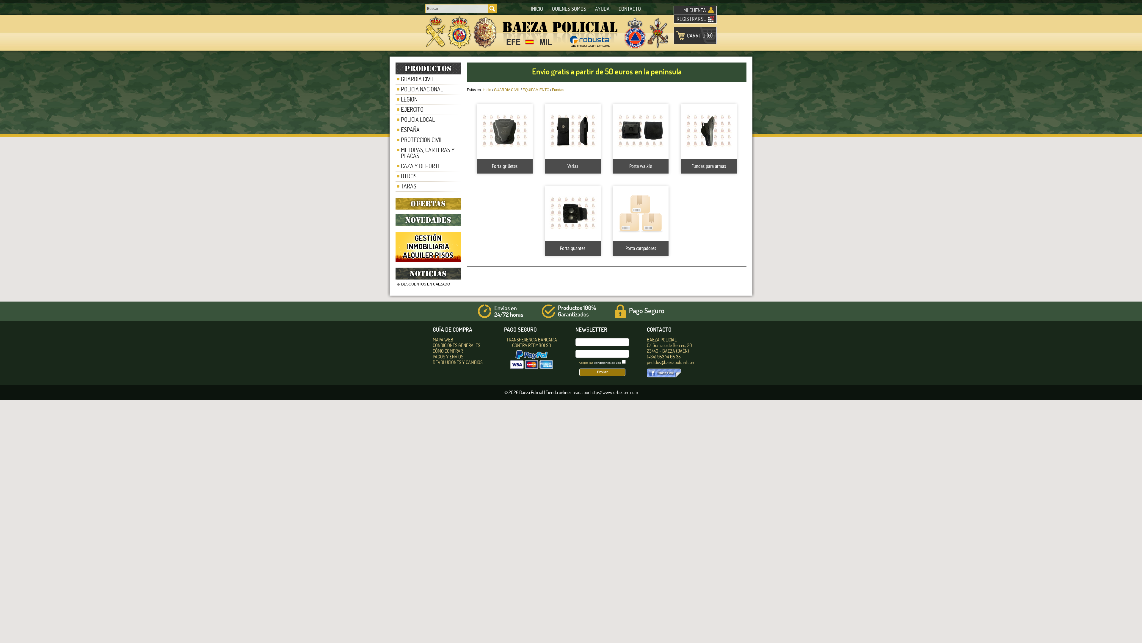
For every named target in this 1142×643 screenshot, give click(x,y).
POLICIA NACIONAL (422, 89)
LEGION (409, 99)
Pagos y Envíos (448, 357)
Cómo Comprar (448, 351)
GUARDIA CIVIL (417, 79)
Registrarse (691, 18)
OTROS (409, 176)
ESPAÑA (410, 129)
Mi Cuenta (694, 10)
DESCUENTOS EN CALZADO (425, 284)
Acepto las (600, 362)
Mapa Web (443, 340)
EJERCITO (412, 109)
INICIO (537, 8)
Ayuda (602, 8)
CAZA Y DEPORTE (421, 166)
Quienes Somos (569, 8)
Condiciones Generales (456, 345)
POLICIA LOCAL (418, 119)
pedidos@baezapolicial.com (671, 362)
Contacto (630, 8)
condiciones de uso (607, 362)
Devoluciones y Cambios (458, 362)
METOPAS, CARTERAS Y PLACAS (428, 153)
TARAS (408, 186)
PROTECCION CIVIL (422, 139)
